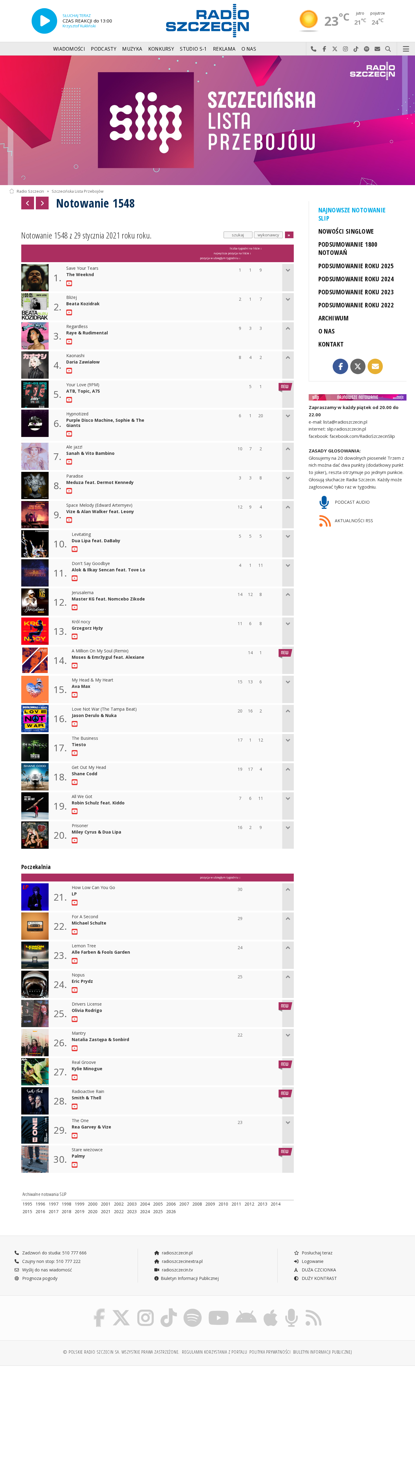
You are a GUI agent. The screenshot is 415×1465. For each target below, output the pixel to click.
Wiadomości (69, 49)
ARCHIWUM (333, 317)
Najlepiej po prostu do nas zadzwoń (313, 49)
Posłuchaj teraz (316, 1253)
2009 (210, 1204)
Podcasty (103, 49)
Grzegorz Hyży (87, 628)
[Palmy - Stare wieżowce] (75, 1165)
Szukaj (388, 49)
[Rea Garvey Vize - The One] (75, 1136)
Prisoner (80, 825)
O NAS (326, 330)
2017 (53, 1211)
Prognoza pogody (39, 1278)
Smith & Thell (86, 1098)
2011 (236, 1204)
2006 (171, 1204)
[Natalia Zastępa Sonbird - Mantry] (75, 1048)
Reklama (224, 49)
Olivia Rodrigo (87, 1010)
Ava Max (81, 686)
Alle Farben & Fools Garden (101, 952)
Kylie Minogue (87, 1068)
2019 (79, 1211)
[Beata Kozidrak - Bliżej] (70, 312)
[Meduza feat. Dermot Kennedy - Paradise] (70, 491)
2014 (275, 1204)
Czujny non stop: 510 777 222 (51, 1261)
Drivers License (87, 1004)
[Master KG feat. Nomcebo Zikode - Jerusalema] (75, 607)
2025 (158, 1211)
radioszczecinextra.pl (182, 1261)
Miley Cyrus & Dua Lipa (96, 832)
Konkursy (161, 49)
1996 (40, 1204)
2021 (106, 1211)
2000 (93, 1204)
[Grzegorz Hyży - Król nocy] (75, 636)
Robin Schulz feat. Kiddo (98, 803)
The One (80, 1120)
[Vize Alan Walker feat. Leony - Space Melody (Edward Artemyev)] (70, 520)
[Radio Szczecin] (207, 20)
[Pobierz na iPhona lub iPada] (270, 1310)
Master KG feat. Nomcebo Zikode (108, 599)
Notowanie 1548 (95, 203)
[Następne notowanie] (42, 203)
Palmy (78, 1156)
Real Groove (84, 1062)
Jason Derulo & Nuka (94, 715)
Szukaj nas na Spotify (367, 49)
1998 (66, 1204)
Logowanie (312, 1261)
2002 (119, 1204)
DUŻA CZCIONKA (318, 1270)
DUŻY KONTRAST (318, 1278)
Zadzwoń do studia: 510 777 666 (54, 1253)
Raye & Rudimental (87, 333)
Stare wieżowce (87, 1149)
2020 (93, 1211)
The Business (85, 738)
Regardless (77, 326)
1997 (53, 1204)
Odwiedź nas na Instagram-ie (345, 49)
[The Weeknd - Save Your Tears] (70, 283)
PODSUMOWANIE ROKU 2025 (356, 265)
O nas (249, 49)
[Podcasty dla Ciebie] (291, 1310)
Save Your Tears (82, 268)
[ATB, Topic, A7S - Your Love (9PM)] (70, 400)
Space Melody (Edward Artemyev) (99, 505)
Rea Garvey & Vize (91, 1127)
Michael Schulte (89, 923)
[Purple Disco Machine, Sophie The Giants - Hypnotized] (70, 434)
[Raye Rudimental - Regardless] (70, 342)
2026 (171, 1211)
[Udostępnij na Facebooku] (340, 366)
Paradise (74, 476)
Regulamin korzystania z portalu (214, 1352)
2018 (66, 1211)
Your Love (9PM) (82, 384)
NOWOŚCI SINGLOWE (346, 231)
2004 (145, 1204)
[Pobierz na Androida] (246, 1310)
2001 (106, 1204)
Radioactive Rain (88, 1091)
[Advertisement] (57, 1412)
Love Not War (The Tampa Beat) (104, 709)
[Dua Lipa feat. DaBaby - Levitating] (75, 549)
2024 (145, 1211)
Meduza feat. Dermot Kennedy (100, 482)
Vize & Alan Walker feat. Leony (100, 511)
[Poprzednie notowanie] (27, 203)
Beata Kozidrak (83, 303)
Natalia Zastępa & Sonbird (100, 1039)
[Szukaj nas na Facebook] (99, 1310)
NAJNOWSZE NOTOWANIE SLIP (352, 213)
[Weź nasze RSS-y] (313, 1310)
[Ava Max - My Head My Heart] (75, 695)
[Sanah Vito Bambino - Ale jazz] (70, 462)
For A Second (85, 916)
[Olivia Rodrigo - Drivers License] (75, 1019)
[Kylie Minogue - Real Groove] (75, 1077)
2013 (262, 1204)
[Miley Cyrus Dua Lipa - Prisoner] (75, 840)
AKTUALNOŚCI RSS (353, 520)
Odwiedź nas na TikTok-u (356, 49)
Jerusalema (83, 592)
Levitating (81, 534)
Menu (406, 49)
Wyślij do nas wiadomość (377, 49)
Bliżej (71, 297)
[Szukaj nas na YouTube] (219, 1310)
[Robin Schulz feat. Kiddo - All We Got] (75, 811)
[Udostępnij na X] (358, 366)
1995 (27, 1204)
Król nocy (81, 621)
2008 (197, 1204)
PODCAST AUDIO (352, 502)
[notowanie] (357, 397)
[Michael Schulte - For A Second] (75, 932)
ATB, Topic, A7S (83, 391)
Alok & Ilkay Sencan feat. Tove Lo (108, 570)
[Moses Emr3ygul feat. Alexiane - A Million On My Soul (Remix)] (75, 666)
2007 (184, 1204)
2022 (119, 1211)
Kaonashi (75, 355)
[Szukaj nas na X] (121, 1310)
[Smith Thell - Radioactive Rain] (75, 1106)
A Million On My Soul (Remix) (100, 651)
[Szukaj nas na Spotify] (192, 1310)
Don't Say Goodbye (91, 563)
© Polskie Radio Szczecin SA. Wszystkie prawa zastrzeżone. (121, 1352)
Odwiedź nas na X (335, 49)
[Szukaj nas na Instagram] (145, 1310)
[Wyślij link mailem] (375, 366)
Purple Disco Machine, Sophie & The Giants (105, 423)
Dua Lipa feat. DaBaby (96, 540)
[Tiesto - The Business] (75, 753)
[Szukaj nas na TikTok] (168, 1310)
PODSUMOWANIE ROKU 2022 (356, 304)
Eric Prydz (82, 981)
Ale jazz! (74, 447)
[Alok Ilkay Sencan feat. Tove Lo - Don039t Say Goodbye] (75, 578)
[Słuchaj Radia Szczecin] (44, 21)
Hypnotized (77, 414)
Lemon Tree (84, 946)
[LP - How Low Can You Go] (75, 903)
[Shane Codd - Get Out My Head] (75, 782)
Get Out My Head (89, 767)
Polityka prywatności (269, 1352)
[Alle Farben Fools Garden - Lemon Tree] (75, 961)
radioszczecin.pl (177, 1253)
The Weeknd (80, 274)
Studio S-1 (193, 49)
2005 (158, 1204)
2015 (27, 1211)
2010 (223, 1204)
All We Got (82, 796)
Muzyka (132, 49)
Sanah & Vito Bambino (90, 453)
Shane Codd (84, 773)
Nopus (78, 975)
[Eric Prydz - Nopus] (75, 990)
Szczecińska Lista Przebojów (78, 191)
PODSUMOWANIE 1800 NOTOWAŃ (348, 248)
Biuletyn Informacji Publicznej (190, 1278)
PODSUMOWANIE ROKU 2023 (356, 291)
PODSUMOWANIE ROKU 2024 (356, 278)
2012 (249, 1204)
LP (74, 894)
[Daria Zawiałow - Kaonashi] (70, 371)
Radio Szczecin (30, 191)
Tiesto (79, 744)
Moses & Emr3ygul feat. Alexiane (108, 657)
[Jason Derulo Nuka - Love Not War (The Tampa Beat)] (75, 724)
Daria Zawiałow (83, 362)
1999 (79, 1204)
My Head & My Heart (92, 680)
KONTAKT (331, 344)
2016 (40, 1211)
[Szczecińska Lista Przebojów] (207, 120)
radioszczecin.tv (177, 1270)
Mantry (79, 1033)
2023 (132, 1211)
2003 (132, 1204)
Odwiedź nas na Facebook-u (324, 49)
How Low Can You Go (93, 887)
